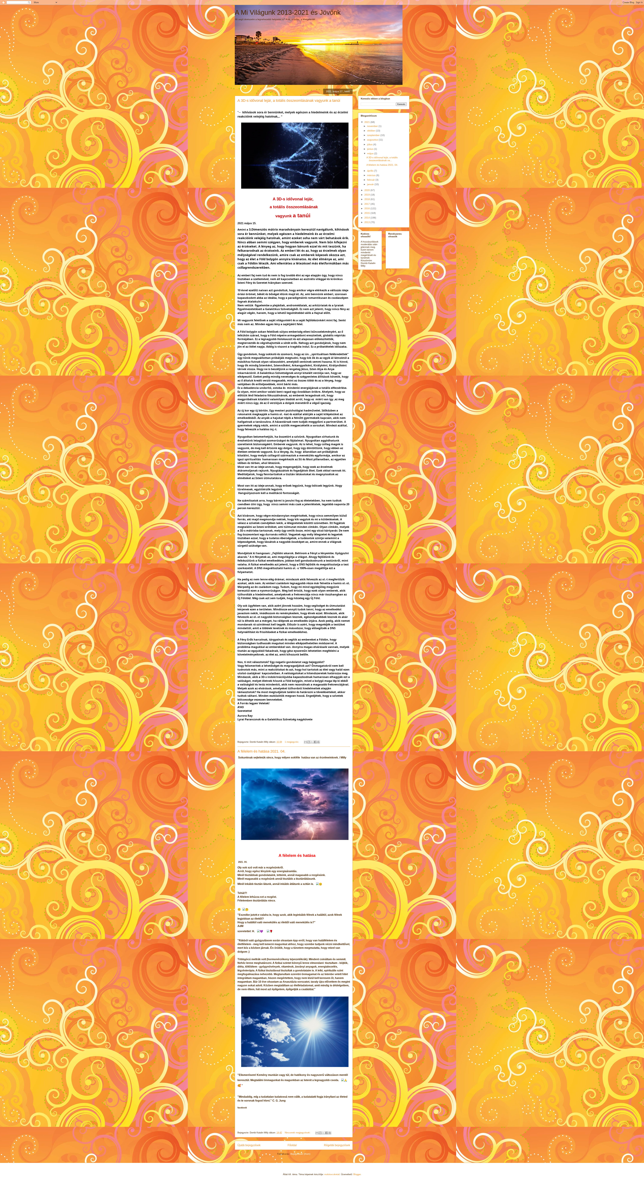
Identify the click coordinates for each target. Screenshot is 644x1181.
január (370, 184)
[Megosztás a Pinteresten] (318, 742)
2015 (367, 213)
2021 (367, 122)
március (371, 175)
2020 (367, 190)
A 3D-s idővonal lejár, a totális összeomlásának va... (382, 159)
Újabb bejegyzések (248, 1145)
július (370, 144)
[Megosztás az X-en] (312, 742)
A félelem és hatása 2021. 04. (261, 751)
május (370, 153)
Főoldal (292, 1145)
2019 (367, 194)
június (370, 149)
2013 (367, 222)
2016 (367, 208)
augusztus (373, 139)
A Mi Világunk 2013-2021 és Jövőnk (288, 12)
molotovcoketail (332, 1174)
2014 (367, 217)
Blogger (357, 1174)
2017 (367, 204)
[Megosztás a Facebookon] (315, 742)
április (370, 170)
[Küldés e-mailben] (305, 742)
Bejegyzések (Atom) (300, 1154)
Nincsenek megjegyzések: (298, 1132)
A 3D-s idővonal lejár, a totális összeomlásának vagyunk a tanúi (288, 100)
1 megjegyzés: (292, 742)
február (371, 179)
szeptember (373, 135)
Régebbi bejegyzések (337, 1145)
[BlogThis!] (308, 742)
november (373, 126)
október (371, 130)
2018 (367, 199)
